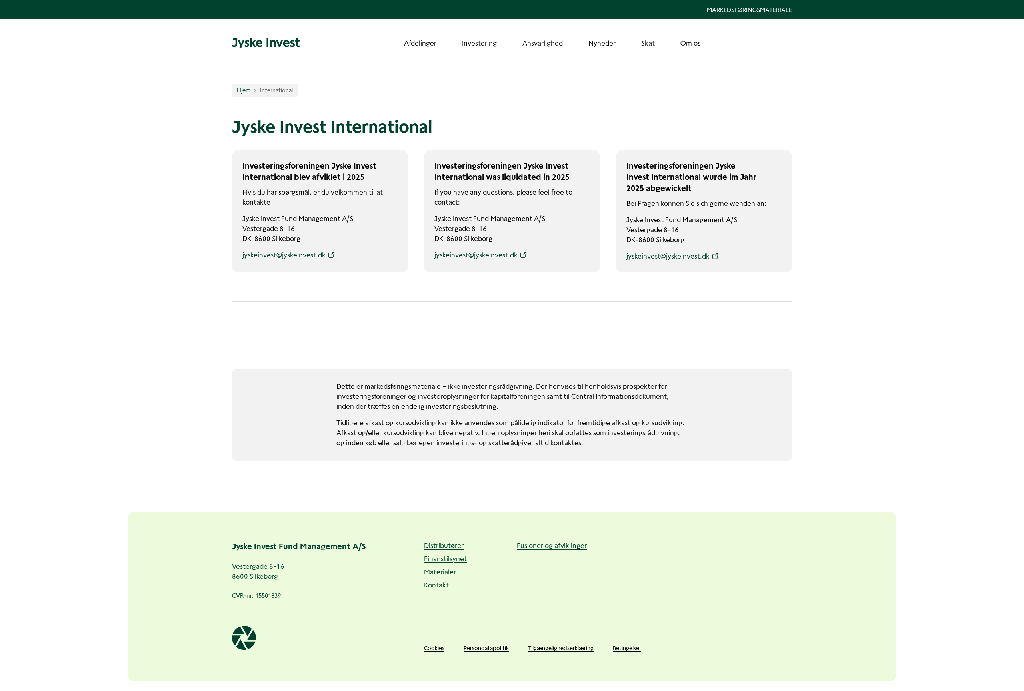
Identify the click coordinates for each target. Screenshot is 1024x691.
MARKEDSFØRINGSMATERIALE (749, 10)
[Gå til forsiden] (266, 43)
